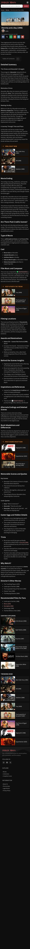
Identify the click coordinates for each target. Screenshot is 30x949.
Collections (6, 774)
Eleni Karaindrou (23, 272)
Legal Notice (6, 788)
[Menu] (27, 2)
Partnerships (6, 786)
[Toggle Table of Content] (17, 59)
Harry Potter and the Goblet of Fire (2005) (21, 647)
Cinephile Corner (7, 776)
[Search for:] (12, 6)
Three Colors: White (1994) (20, 665)
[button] (3, 36)
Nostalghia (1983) (8, 606)
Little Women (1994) (20, 621)
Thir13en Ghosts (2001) (21, 656)
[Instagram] (3, 762)
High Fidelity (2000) (20, 630)
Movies (7, 10)
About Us (5, 784)
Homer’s (18, 401)
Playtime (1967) (19, 639)
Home (2, 10)
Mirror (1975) (7, 604)
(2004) (24, 542)
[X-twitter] (10, 762)
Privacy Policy (6, 790)
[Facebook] (7, 762)
